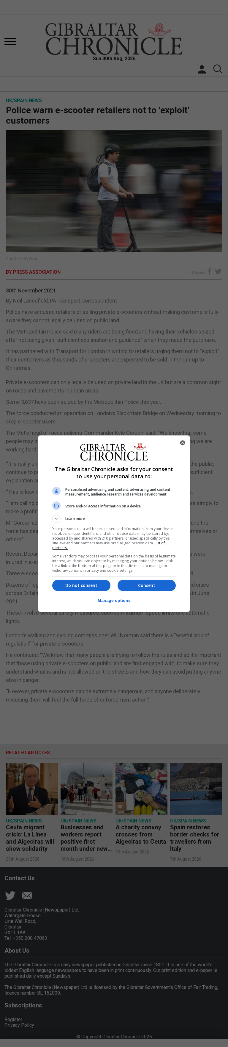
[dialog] (114, 523)
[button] (114, 519)
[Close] (183, 443)
